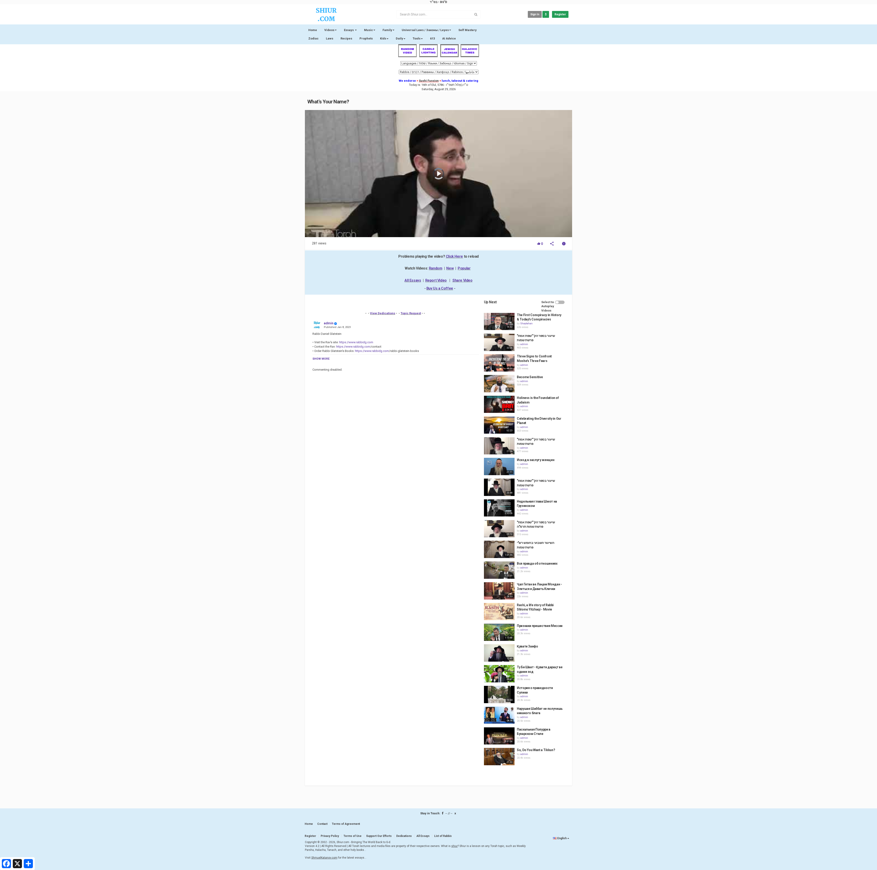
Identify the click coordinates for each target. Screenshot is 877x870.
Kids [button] (383, 38)
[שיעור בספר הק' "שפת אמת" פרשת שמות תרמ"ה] (499, 528)
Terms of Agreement (346, 823)
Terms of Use (352, 836)
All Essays (412, 280)
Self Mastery (467, 30)
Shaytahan (526, 323)
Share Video (462, 280)
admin (328, 323)
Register (560, 14)
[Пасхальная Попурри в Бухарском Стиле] (499, 736)
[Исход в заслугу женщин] (499, 466)
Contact (322, 823)
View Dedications (382, 313)
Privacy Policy (330, 836)
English (562, 838)
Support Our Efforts (379, 836)
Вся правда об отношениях (537, 563)
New (450, 268)
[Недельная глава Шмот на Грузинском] (499, 508)
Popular (464, 268)
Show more (321, 358)
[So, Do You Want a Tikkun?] (499, 756)
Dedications (404, 836)
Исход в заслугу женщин (535, 460)
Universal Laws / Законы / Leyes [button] (425, 30)
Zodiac (313, 38)
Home (312, 30)
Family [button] (387, 30)
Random (435, 268)
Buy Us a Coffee (439, 288)
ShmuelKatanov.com (324, 857)
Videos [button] (329, 30)
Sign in (534, 14)
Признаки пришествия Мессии (540, 626)
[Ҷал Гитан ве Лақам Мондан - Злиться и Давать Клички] (499, 591)
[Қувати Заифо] (499, 653)
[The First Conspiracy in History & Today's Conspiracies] (499, 321)
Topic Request (411, 313)
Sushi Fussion (429, 80)
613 (432, 38)
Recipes (346, 38)
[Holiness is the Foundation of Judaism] (499, 404)
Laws (329, 38)
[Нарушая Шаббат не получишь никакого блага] (499, 715)
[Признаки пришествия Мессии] (499, 632)
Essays (349, 30)
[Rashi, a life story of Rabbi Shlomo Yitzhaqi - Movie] (499, 611)
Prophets (366, 38)
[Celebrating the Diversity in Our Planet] (499, 425)
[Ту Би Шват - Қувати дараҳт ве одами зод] (499, 673)
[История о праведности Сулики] (499, 694)
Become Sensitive (530, 377)
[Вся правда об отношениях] (499, 570)
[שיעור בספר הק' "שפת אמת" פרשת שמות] (499, 342)
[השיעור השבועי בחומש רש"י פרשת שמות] (499, 549)
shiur (454, 846)
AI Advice (449, 38)
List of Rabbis (443, 836)
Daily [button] (399, 38)
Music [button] (368, 30)
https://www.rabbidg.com (355, 342)
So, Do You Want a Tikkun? (536, 750)
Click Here (454, 256)
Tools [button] (416, 38)
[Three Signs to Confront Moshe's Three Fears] (499, 363)
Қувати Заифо (527, 646)
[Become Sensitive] (499, 383)
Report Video (436, 280)
